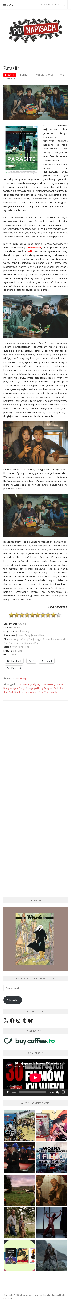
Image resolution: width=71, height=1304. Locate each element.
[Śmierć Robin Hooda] (52, 1255)
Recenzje (9, 75)
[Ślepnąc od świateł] (52, 1190)
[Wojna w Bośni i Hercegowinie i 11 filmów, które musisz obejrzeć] (52, 1158)
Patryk (24, 75)
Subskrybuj (13, 1000)
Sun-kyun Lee (21, 692)
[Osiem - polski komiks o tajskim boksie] (52, 1125)
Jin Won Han (47, 684)
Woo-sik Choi (36, 692)
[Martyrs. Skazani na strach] (52, 1223)
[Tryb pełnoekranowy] (63, 1092)
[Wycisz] (57, 1092)
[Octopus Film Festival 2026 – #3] (19, 1255)
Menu (10, 4)
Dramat (26, 684)
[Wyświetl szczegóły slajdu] (35, 939)
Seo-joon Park (51, 688)
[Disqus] (35, 754)
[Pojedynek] (19, 1190)
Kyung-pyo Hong (34, 688)
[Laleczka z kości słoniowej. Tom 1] (19, 1125)
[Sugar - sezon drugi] (19, 1158)
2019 (18, 684)
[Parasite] (35, 102)
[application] (35, 1077)
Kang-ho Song (17, 688)
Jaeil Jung (35, 684)
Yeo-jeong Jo (50, 692)
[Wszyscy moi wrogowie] (19, 1223)
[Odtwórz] (8, 1092)
